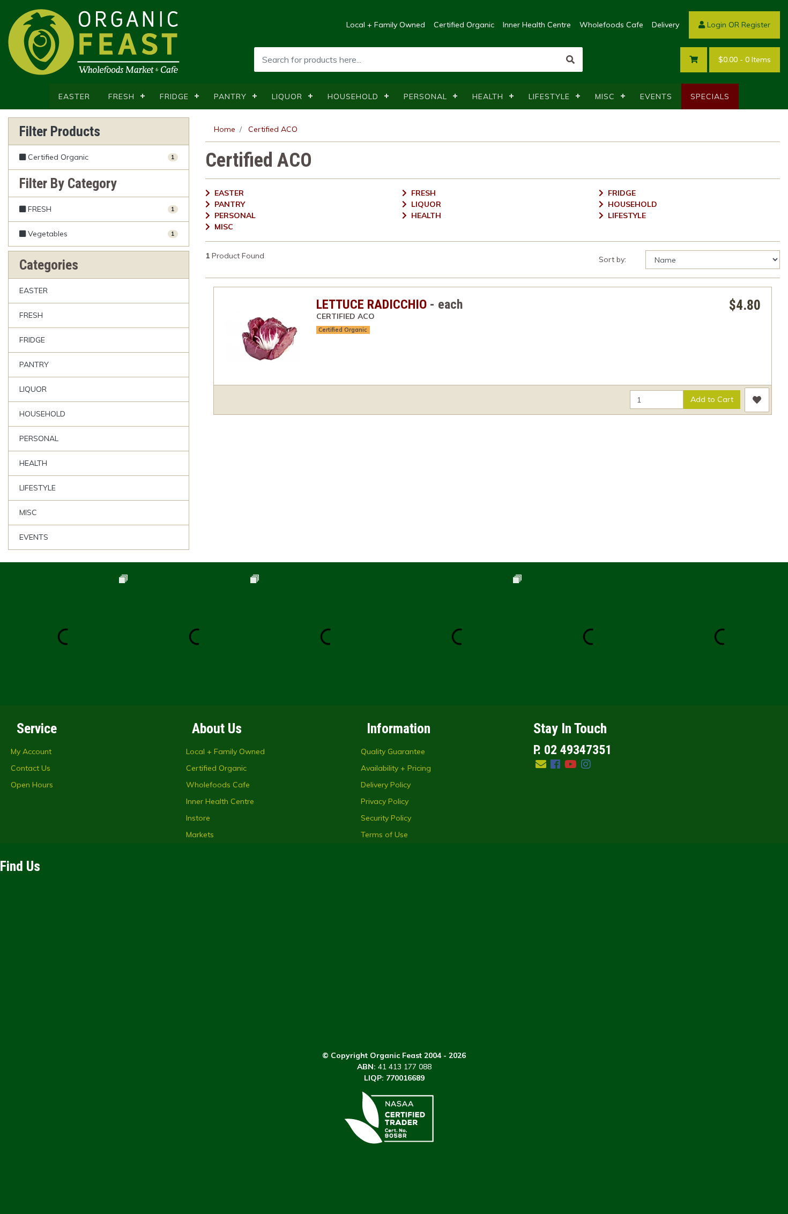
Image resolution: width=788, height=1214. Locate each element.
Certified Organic (464, 24)
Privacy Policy (384, 801)
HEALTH (487, 96)
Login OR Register (737, 24)
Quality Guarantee (393, 751)
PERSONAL (425, 96)
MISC (605, 96)
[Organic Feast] (95, 41)
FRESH (121, 96)
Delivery (665, 24)
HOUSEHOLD (353, 96)
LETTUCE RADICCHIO (371, 304)
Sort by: (612, 259)
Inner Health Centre (537, 24)
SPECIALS (710, 96)
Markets (200, 834)
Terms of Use (384, 834)
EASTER (74, 96)
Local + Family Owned (385, 24)
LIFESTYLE (549, 96)
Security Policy (386, 818)
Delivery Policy (386, 785)
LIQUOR (287, 96)
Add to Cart (711, 399)
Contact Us (30, 768)
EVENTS (656, 96)
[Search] (570, 59)
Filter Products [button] (59, 131)
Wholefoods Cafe (611, 24)
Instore (198, 818)
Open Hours (32, 785)
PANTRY (230, 96)
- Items (744, 59)
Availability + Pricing (396, 768)
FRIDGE (174, 96)
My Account (31, 751)
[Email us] (541, 764)
